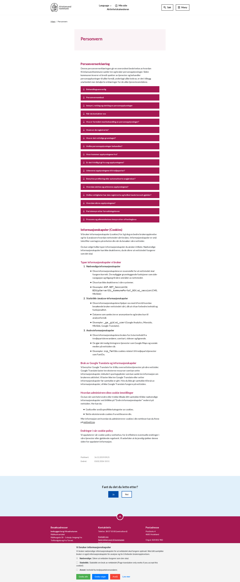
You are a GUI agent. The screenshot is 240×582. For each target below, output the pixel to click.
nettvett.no (89, 422)
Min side (122, 5)
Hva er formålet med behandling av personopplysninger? (113, 122)
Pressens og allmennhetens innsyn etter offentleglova (111, 219)
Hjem (53, 21)
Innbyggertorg (104, 543)
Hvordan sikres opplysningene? (101, 203)
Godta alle (83, 577)
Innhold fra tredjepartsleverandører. (99, 570)
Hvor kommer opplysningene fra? (102, 154)
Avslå (115, 577)
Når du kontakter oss (96, 113)
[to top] (120, 516)
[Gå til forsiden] (61, 7)
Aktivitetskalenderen (118, 9)
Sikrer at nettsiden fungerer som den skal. (104, 558)
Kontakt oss (103, 537)
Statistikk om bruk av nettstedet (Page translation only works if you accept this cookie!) (117, 564)
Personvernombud (95, 97)
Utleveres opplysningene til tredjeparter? (105, 170)
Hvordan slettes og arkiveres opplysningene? (107, 187)
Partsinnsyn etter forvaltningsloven (103, 211)
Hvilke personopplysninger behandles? (104, 146)
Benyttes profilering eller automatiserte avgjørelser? (111, 178)
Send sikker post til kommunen (111, 540)
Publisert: (85, 457)
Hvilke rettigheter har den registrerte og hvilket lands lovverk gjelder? (119, 195)
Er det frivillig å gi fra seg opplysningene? (105, 162)
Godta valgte (100, 577)
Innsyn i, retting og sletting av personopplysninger (109, 105)
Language (104, 5)
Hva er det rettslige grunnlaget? (101, 138)
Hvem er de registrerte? (97, 130)
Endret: (84, 461)
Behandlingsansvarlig (96, 89)
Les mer (126, 577)
